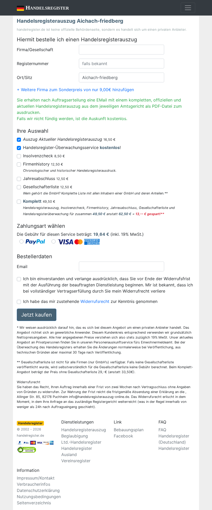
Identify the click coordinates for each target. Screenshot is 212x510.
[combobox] (121, 49)
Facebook (123, 435)
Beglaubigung (74, 435)
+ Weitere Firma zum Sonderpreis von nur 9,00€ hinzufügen (75, 89)
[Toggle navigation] (188, 8)
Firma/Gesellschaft (35, 49)
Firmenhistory (43, 164)
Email (22, 266)
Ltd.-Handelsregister (81, 442)
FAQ (162, 429)
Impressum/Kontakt (36, 478)
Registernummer (33, 63)
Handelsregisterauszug (83, 429)
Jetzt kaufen (36, 315)
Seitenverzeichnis (34, 502)
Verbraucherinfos (33, 484)
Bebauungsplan (128, 429)
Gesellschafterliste (47, 186)
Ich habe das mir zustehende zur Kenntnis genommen (90, 301)
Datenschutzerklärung (38, 490)
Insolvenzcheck (44, 155)
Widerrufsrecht (94, 301)
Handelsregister (43, 7)
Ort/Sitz (24, 77)
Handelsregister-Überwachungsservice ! (72, 147)
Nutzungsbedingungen (39, 496)
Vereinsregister (75, 460)
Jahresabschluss (46, 178)
